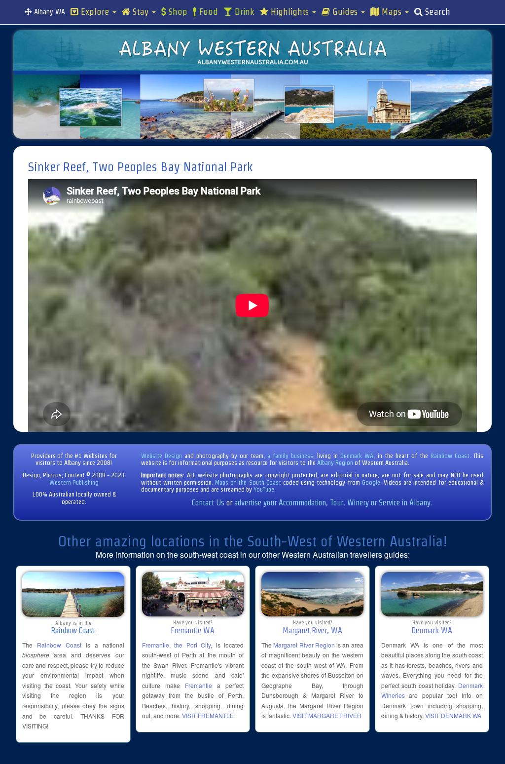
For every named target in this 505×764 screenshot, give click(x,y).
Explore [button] (94, 12)
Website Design (161, 455)
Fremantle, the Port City (176, 645)
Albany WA (48, 12)
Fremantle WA (193, 630)
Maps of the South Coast (248, 482)
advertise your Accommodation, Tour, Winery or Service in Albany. (333, 502)
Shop (176, 12)
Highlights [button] (289, 12)
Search (436, 12)
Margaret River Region (304, 645)
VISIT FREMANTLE (208, 715)
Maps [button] (391, 12)
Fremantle (198, 685)
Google (371, 482)
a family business (290, 455)
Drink (243, 12)
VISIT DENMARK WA (453, 715)
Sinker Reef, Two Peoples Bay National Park (140, 167)
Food (207, 12)
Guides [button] (345, 12)
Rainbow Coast (450, 455)
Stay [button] (140, 12)
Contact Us (208, 502)
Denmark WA (356, 455)
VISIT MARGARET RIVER (326, 715)
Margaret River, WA (312, 630)
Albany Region (335, 462)
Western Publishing (74, 482)
